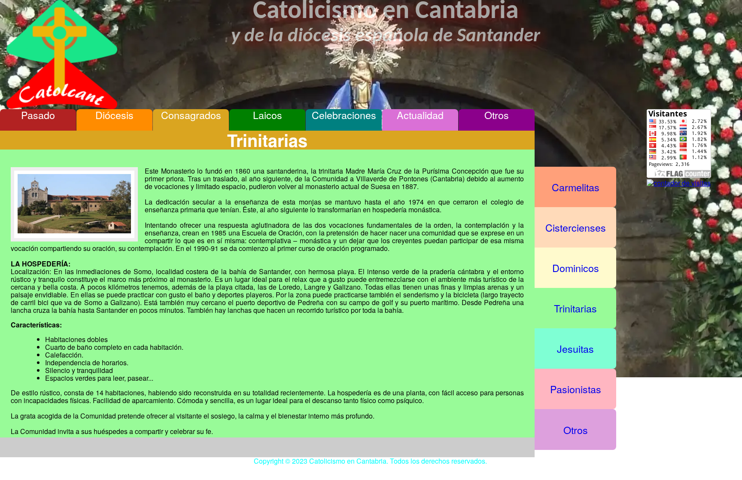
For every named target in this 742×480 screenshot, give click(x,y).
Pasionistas (575, 389)
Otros (496, 115)
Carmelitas (575, 187)
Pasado (38, 115)
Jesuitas (575, 348)
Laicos (267, 115)
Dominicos (575, 267)
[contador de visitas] (679, 183)
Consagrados (191, 115)
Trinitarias (575, 308)
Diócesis (114, 115)
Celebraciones (344, 115)
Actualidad (420, 115)
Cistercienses (575, 227)
